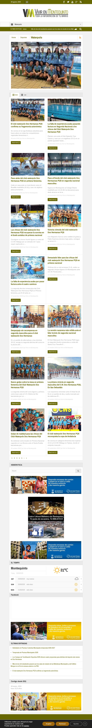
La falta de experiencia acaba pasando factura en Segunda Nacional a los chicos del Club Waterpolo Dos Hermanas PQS (64, 128)
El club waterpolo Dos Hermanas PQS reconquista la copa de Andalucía (63, 435)
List (25, 95)
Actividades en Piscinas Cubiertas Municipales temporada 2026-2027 (33, 648)
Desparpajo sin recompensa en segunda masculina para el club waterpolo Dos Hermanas (24, 333)
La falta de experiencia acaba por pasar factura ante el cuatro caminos (27, 282)
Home (14, 37)
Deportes (23, 37)
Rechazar (62, 724)
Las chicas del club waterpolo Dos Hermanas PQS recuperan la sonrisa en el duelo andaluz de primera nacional (27, 232)
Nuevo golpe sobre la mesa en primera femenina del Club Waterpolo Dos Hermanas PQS (27, 385)
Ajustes (76, 724)
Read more (15, 142)
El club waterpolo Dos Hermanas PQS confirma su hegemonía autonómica (26, 125)
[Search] (78, 471)
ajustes (26, 726)
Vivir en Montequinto (28, 138)
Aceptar (48, 724)
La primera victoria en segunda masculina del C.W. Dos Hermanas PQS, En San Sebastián (64, 385)
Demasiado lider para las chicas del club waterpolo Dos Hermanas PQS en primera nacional (64, 260)
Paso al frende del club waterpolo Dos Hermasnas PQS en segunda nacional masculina (64, 181)
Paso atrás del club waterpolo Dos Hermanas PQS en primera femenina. (26, 179)
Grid (16, 95)
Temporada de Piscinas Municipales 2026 (25, 652)
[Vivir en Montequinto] (46, 13)
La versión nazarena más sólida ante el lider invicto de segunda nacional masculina (64, 333)
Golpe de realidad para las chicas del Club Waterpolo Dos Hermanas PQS (26, 435)
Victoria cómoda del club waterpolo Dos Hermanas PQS (63, 231)
